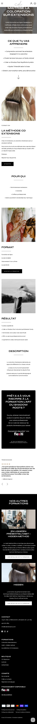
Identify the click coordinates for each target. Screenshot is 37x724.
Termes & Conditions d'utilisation (23, 712)
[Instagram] (5, 631)
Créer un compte (6, 679)
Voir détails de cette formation (18, 557)
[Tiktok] (7, 631)
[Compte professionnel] (31, 3)
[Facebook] (2, 631)
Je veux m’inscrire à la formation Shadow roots (18, 442)
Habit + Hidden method (8, 645)
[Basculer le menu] (2, 3)
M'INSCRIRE (7, 164)
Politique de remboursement (8, 709)
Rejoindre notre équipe (8, 682)
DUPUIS (4, 662)
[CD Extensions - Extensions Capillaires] (18, 3)
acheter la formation (12, 271)
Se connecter (5, 676)
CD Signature (5, 659)
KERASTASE (5, 665)
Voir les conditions (7, 695)
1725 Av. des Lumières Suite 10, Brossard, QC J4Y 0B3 (17, 620)
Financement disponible (16, 431)
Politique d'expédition (21, 709)
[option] (18, 471)
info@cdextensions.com (9, 627)
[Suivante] (7, 484)
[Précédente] (2, 484)
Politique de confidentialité (8, 712)
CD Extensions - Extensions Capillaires (13, 717)
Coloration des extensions (9, 642)
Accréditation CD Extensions (10, 648)
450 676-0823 (5, 623)
